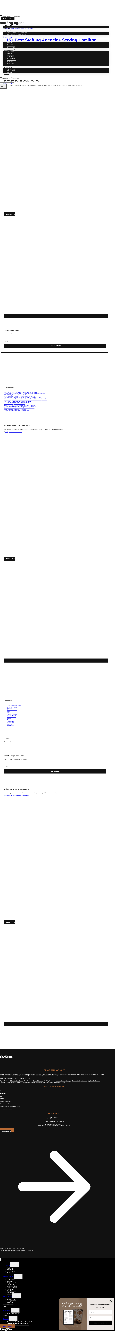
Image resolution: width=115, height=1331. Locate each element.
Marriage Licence (11, 715)
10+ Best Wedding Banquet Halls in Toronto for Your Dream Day (20, 406)
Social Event (10, 51)
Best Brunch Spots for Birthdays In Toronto (15, 409)
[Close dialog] (111, 1301)
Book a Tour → (7, 18)
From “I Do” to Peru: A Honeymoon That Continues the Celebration (20, 392)
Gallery (7, 28)
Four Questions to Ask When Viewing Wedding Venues (17, 401)
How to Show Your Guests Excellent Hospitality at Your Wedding (20, 405)
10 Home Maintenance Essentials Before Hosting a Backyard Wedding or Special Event (26, 398)
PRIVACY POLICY (34, 1250)
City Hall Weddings (38, 1081)
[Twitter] (4, 1057)
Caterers (9, 712)
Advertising (3, 1093)
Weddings (9, 42)
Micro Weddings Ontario (16, 1081)
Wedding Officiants (12, 714)
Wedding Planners (12, 26)
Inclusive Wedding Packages (63, 1081)
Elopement (9, 708)
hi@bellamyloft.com (50, 1121)
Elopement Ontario (34, 1082)
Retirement (10, 64)
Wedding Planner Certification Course (10, 1106)
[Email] (12, 1057)
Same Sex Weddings (22, 1082)
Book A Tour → (7, 1326)
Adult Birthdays (11, 58)
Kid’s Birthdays (11, 60)
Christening (10, 56)
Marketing (9, 724)
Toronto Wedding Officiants (79, 1081)
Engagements (11, 70)
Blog (1, 1096)
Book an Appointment (5, 1101)
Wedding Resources (12, 710)
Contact (6, 74)
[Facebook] (1, 1057)
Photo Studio (7, 1296)
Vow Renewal (11, 45)
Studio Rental (11, 69)
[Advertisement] (52, 367)
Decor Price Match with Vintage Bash (18, 32)
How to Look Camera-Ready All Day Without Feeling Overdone (19, 396)
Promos (6, 1319)
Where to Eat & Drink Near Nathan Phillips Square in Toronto (19, 408)
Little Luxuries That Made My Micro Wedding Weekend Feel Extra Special (22, 397)
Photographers (10, 722)
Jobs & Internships (5, 1104)
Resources (7, 1310)
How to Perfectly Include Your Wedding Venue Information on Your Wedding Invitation (25, 400)
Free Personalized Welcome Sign (17, 34)
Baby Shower (10, 55)
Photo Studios (10, 721)
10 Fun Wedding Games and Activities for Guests (16, 395)
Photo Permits (11, 47)
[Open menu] (3, 86)
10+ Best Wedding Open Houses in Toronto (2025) (16, 410)
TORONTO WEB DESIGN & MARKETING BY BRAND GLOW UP (14, 1250)
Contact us (52, 1075)
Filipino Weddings (11, 1082)
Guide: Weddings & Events (14, 705)
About (6, 22)
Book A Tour (7, 80)
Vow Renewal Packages (46, 1082)
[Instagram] (6, 1057)
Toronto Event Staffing (6, 1109)
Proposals (10, 44)
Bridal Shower (11, 63)
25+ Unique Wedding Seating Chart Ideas (14, 404)
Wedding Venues (11, 719)
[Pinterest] (9, 1057)
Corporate (10, 53)
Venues (9, 718)
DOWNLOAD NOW (55, 346)
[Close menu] (0, 1259)
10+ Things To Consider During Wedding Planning (16, 402)
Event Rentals (10, 725)
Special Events (8, 1276)
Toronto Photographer (59, 1082)
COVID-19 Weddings (12, 707)
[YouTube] (11, 1057)
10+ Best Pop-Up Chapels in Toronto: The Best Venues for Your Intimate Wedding (24, 393)
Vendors (9, 711)
